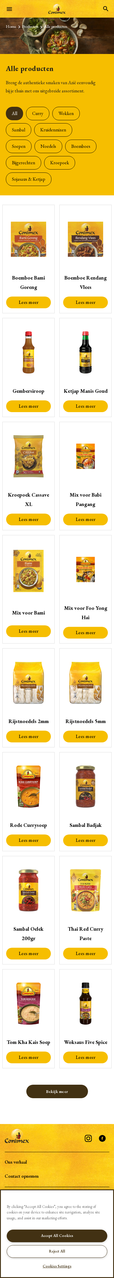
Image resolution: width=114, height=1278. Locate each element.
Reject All (57, 1251)
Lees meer (29, 302)
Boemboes (80, 146)
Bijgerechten (23, 163)
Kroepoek (59, 163)
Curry (37, 113)
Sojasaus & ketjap (28, 179)
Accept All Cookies (57, 1235)
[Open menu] (9, 8)
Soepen (18, 146)
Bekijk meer (57, 1091)
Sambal (18, 130)
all (14, 113)
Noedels (48, 146)
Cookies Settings (57, 1266)
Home (11, 26)
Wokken (66, 113)
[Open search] (105, 8)
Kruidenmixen (53, 130)
